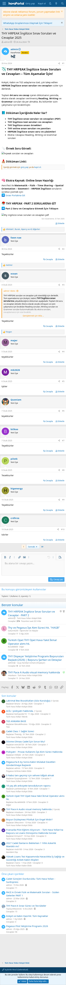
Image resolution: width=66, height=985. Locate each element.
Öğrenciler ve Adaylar (29, 630)
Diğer (21, 646)
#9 (63, 499)
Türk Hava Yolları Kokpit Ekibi (29, 618)
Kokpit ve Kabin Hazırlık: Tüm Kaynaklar (27, 915)
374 (18, 621)
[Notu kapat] (61, 11)
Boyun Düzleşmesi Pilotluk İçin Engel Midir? (29, 819)
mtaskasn (12, 675)
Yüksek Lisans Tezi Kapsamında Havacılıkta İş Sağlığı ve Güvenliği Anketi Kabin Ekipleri (35, 858)
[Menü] (4, 3)
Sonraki (31, 546)
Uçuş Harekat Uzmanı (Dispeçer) (31, 663)
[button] (5, 557)
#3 (63, 285)
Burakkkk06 (13, 646)
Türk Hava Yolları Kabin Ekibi (19, 865)
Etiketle (61, 223)
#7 (63, 440)
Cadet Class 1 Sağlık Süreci (20, 731)
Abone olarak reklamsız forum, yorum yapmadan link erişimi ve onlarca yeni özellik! (31, 13)
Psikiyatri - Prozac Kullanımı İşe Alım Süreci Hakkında (34, 751)
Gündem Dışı (12, 852)
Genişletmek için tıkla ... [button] (33, 315)
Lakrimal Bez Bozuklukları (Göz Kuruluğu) (28, 700)
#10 (62, 529)
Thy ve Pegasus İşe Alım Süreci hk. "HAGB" (34, 627)
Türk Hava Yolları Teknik (16, 716)
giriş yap (24, 167)
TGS (8, 727)
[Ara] (62, 3)
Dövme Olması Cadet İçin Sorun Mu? (25, 741)
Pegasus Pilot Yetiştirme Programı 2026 (27, 926)
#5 (63, 381)
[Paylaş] (59, 63)
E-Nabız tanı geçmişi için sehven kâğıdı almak (30, 775)
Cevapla (49, 259)
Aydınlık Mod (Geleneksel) (16, 969)
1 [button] (23, 546)
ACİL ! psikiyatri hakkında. (19, 710)
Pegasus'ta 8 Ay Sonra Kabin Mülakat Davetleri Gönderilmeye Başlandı (30, 763)
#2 (63, 249)
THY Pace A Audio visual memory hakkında (34, 672)
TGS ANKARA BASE (16, 721)
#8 (63, 470)
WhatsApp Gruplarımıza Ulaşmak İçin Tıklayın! (27, 23)
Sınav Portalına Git (15, 195)
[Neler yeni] (56, 3)
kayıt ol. (37, 167)
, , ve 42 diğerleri (23, 229)
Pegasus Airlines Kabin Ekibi (18, 771)
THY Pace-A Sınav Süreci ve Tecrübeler (26, 905)
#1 (63, 63)
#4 (63, 351)
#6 (63, 411)
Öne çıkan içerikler (13, 874)
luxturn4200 (13, 630)
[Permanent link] (54, 74)
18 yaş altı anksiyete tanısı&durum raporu (28, 785)
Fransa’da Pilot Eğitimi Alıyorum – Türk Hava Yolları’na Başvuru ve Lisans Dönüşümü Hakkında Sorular (34, 831)
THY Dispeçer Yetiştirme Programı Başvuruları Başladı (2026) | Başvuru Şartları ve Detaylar (36, 658)
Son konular (9, 696)
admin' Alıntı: (9, 290)
